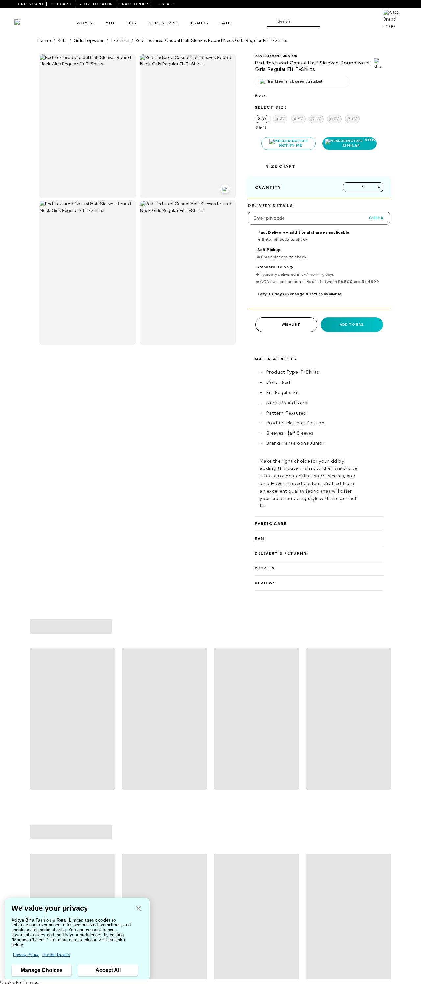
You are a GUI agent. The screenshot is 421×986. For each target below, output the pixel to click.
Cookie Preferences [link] (20, 982)
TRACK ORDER (134, 4)
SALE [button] (225, 23)
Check (376, 218)
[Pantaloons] (26, 22)
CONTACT (165, 4)
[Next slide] (383, 670)
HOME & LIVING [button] (163, 23)
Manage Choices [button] (41, 970)
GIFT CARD (60, 4)
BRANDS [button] (199, 23)
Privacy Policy (26, 954)
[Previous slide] (37, 670)
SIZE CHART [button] (280, 166)
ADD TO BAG (352, 324)
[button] (138, 909)
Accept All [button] (108, 970)
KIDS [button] (131, 23)
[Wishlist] (328, 21)
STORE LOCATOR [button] (95, 4)
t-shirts (120, 40)
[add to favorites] (107, 725)
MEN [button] (109, 23)
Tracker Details (56, 954)
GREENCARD (30, 4)
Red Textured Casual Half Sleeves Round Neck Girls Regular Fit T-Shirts (211, 40)
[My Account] (347, 21)
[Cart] (364, 21)
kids (62, 40)
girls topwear (89, 40)
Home (44, 40)
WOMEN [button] (85, 23)
